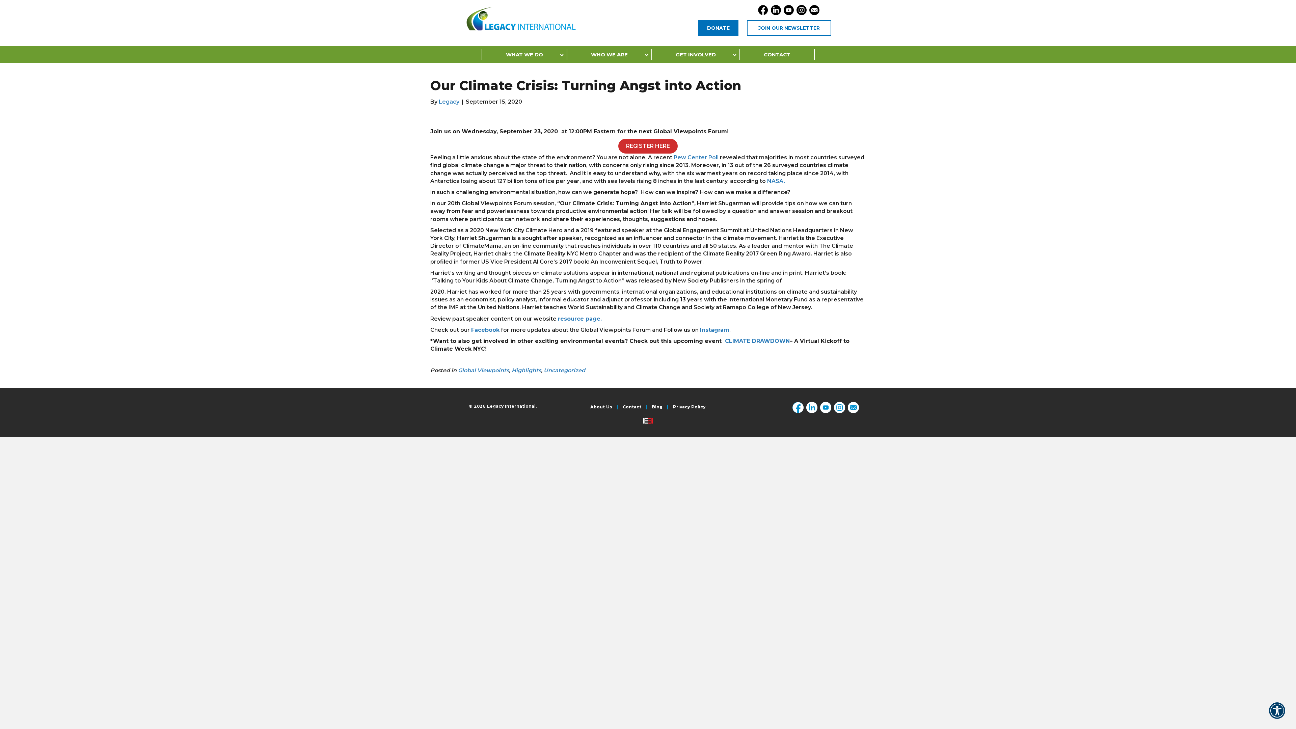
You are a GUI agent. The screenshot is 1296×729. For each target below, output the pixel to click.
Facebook (485, 330)
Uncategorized (564, 370)
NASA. (776, 181)
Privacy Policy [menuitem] (689, 407)
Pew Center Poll (696, 157)
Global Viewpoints (483, 370)
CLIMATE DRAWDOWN (757, 341)
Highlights (526, 370)
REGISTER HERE (648, 146)
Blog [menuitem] (657, 407)
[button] (1277, 715)
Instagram (714, 330)
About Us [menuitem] (601, 407)
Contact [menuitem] (632, 407)
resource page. (580, 319)
